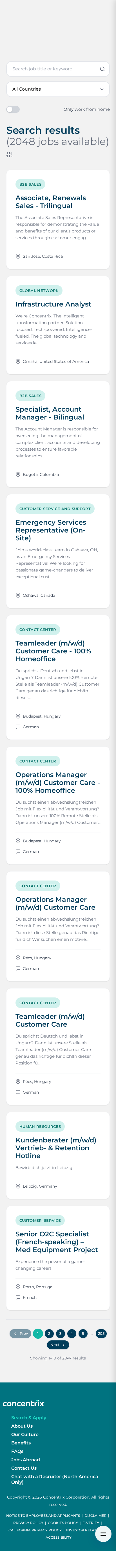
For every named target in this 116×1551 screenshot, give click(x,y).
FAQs (17, 1451)
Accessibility (59, 1537)
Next (54, 1344)
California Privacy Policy (35, 1530)
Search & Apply (28, 1417)
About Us (22, 1426)
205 (101, 1333)
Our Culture (25, 1434)
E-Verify (90, 1523)
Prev (24, 1333)
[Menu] (103, 1534)
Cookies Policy (63, 1523)
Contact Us (24, 1468)
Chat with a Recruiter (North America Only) (54, 1479)
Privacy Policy (28, 1523)
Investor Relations (85, 1530)
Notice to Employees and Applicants (43, 1515)
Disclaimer (95, 1515)
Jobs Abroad (25, 1459)
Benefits (21, 1443)
